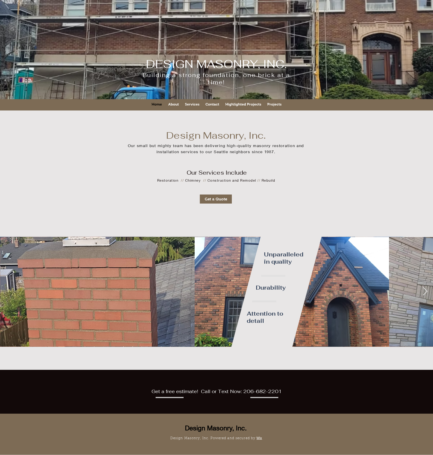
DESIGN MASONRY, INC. (216, 64)
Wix (259, 438)
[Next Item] (425, 291)
